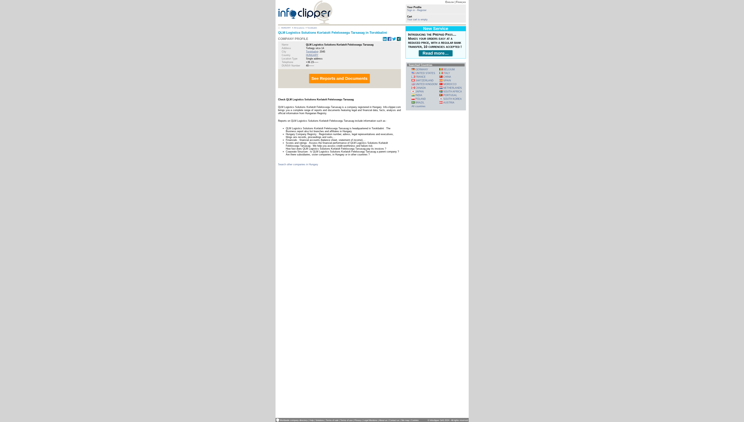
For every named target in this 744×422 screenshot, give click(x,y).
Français (461, 2)
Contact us (394, 420)
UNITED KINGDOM (426, 84)
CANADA (420, 87)
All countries (418, 106)
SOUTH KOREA (452, 98)
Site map (405, 420)
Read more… (436, 53)
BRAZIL (419, 102)
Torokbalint (312, 28)
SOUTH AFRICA (452, 91)
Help (311, 420)
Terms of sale (332, 420)
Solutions (319, 420)
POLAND (420, 98)
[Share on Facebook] (389, 40)
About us (383, 420)
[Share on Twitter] (394, 40)
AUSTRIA (448, 102)
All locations (299, 28)
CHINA (447, 76)
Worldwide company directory (294, 420)
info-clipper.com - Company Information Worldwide (305, 12)
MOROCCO (449, 84)
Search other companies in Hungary (298, 164)
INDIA (418, 95)
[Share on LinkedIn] (385, 40)
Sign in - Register (416, 10)
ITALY (446, 73)
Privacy (358, 420)
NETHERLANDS (452, 87)
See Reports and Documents (339, 78)
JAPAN (419, 91)
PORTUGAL (450, 95)
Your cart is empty (417, 19)
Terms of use (346, 420)
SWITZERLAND (424, 80)
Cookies (415, 420)
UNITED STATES (425, 73)
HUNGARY (286, 28)
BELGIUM (449, 69)
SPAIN (447, 80)
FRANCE (420, 76)
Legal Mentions (370, 420)
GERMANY (421, 69)
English (449, 2)
